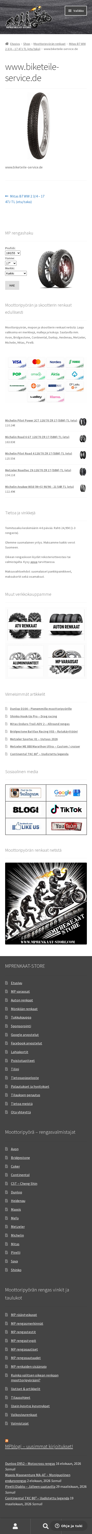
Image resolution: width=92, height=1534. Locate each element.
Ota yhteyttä (21, 1112)
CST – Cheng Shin (24, 1183)
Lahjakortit (19, 1052)
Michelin (17, 1235)
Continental (20, 1175)
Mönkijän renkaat (24, 1009)
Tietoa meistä (22, 1103)
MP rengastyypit (23, 1340)
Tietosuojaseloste (25, 1077)
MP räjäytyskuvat (24, 1314)
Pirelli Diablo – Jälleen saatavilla (30, 1486)
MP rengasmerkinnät (27, 1323)
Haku (46, 1526)
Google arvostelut (25, 1034)
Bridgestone (20, 1157)
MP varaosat (20, 991)
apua (34, 562)
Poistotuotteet (23, 1060)
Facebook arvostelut (26, 1043)
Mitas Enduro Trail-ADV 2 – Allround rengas (40, 724)
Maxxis (16, 1209)
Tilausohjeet (20, 1397)
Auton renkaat (22, 1000)
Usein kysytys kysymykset (30, 1406)
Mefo (15, 1218)
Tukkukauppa (21, 1017)
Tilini (15, 1069)
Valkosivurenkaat (24, 1414)
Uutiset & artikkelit (25, 1389)
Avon (15, 1149)
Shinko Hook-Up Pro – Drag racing (33, 716)
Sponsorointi (21, 1026)
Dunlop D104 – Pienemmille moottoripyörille (41, 709)
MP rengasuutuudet (26, 1357)
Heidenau (18, 1200)
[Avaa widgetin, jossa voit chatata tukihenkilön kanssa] (69, 1526)
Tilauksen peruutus (25, 1095)
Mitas (15, 1244)
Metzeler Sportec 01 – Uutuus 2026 (34, 739)
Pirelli (15, 1252)
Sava (14, 1261)
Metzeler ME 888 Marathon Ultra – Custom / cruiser (45, 746)
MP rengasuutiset (24, 1349)
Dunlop (16, 1192)
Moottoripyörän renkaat (49, 44)
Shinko (16, 1270)
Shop (26, 44)
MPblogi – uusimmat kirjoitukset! (39, 1446)
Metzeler (18, 1226)
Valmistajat (20, 1423)
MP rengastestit (23, 1332)
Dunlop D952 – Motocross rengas (30, 1463)
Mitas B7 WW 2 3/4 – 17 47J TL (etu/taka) (25, 199)
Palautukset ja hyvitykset (30, 1086)
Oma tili (15, 1526)
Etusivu (15, 44)
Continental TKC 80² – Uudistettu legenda (39, 754)
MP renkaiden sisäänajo (29, 1366)
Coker (15, 1166)
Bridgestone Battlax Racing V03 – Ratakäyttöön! (44, 731)
